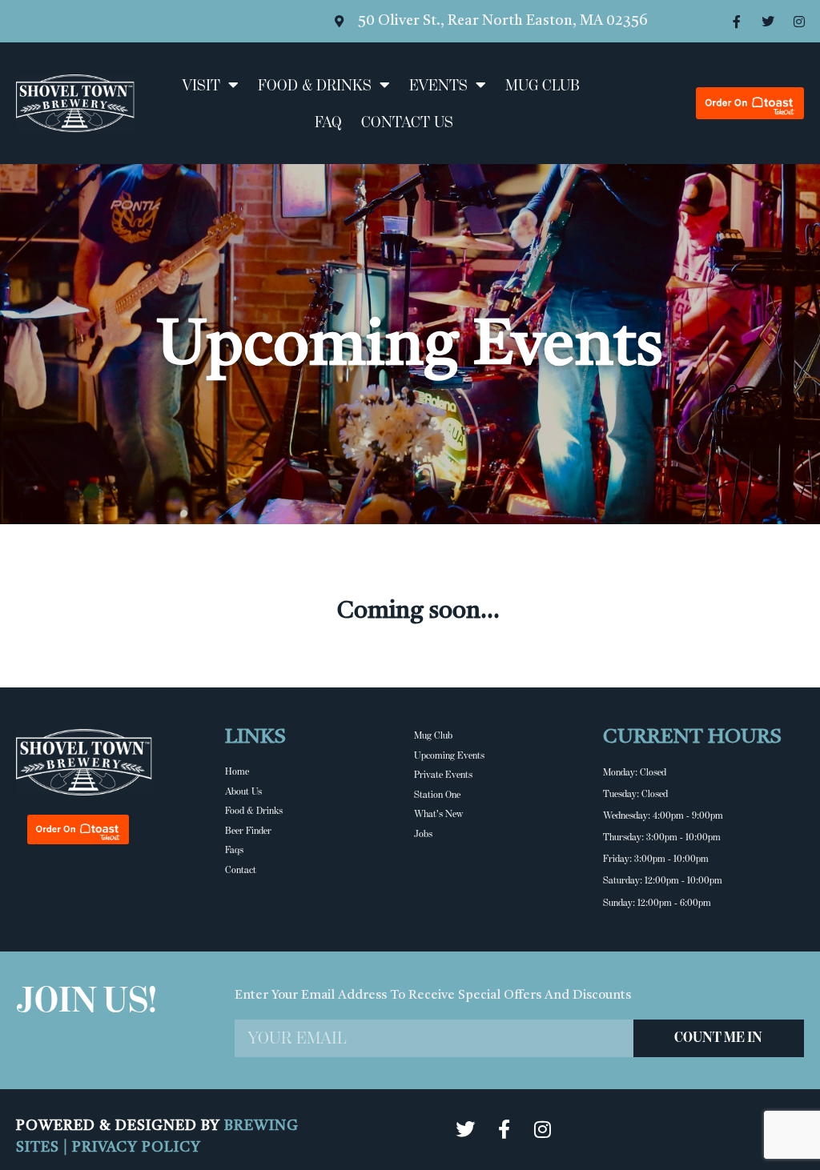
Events (438, 85)
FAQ (328, 121)
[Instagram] (799, 21)
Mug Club (542, 85)
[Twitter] (768, 21)
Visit (201, 85)
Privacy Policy (136, 1147)
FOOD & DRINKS (315, 85)
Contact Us (407, 121)
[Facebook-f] (737, 21)
